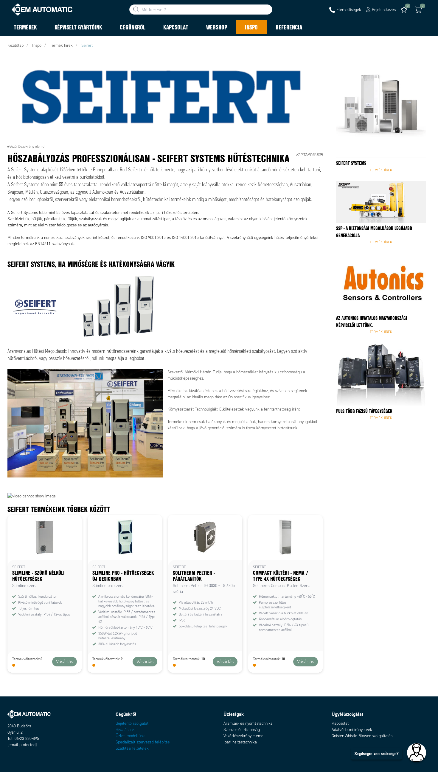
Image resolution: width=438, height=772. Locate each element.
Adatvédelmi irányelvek (352, 729)
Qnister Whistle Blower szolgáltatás (362, 735)
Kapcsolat (340, 723)
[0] (418, 9)
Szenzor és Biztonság (241, 729)
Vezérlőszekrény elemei (243, 735)
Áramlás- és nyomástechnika (248, 723)
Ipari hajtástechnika (240, 742)
